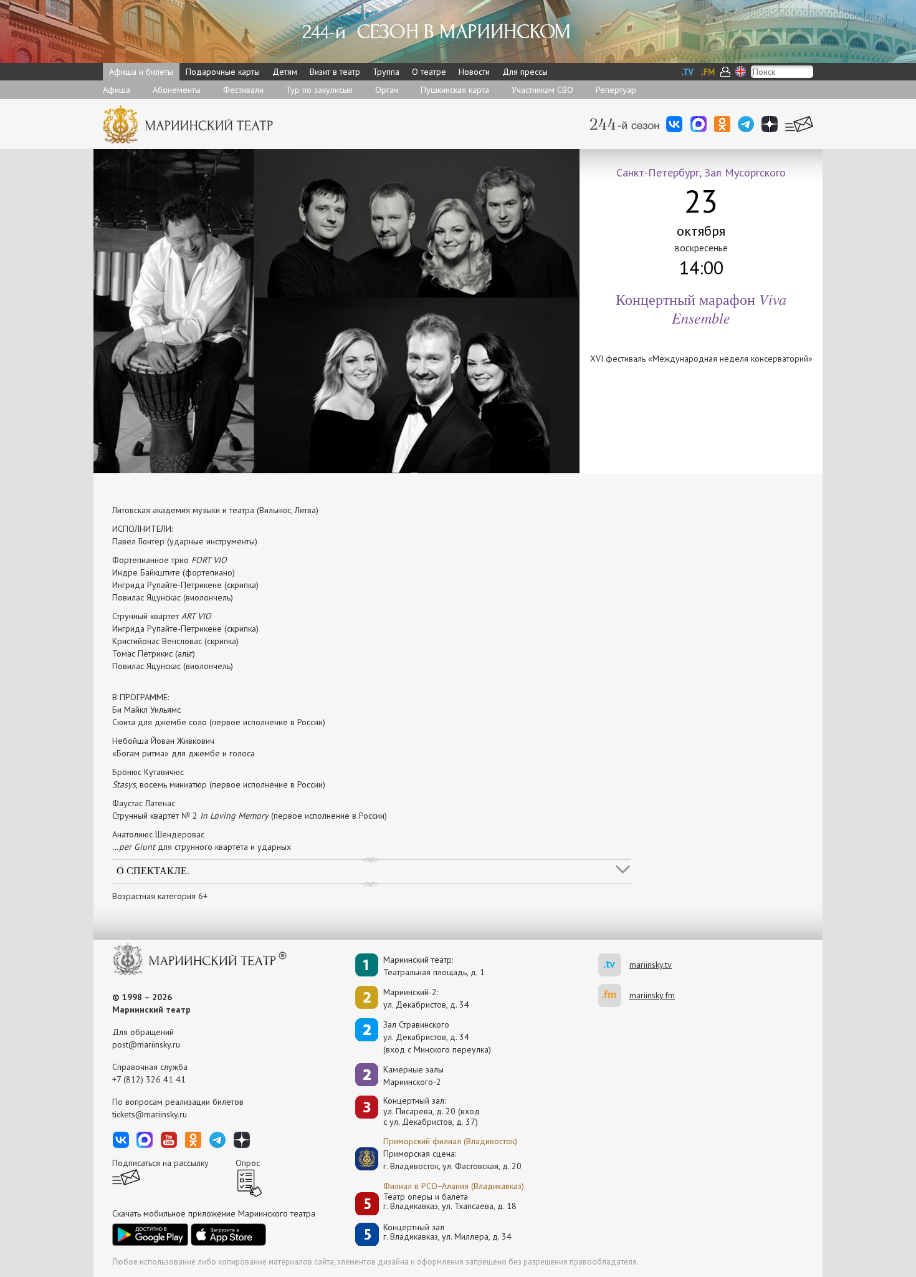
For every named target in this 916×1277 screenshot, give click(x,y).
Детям (284, 71)
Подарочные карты (223, 71)
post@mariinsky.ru (146, 1044)
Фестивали (243, 89)
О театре (429, 71)
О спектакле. (153, 870)
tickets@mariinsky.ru (149, 1114)
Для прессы (525, 71)
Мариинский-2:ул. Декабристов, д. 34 (426, 998)
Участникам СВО (542, 89)
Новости (474, 71)
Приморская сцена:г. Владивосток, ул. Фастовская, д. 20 (439, 1160)
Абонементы (177, 89)
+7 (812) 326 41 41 (149, 1079)
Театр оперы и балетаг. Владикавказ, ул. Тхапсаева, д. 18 (450, 1202)
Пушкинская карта (455, 89)
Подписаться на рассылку (160, 1163)
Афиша (116, 89)
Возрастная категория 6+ (160, 896)
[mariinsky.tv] (613, 964)
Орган (386, 89)
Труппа (386, 71)
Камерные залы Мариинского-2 (413, 1075)
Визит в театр (335, 71)
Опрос (248, 1163)
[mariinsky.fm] (613, 995)
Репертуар (616, 89)
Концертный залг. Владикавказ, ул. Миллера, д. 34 (447, 1232)
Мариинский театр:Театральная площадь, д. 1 (434, 966)
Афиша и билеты (141, 71)
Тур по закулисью (319, 89)
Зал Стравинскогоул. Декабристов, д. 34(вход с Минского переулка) (437, 1037)
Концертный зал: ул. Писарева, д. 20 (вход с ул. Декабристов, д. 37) (431, 1111)
